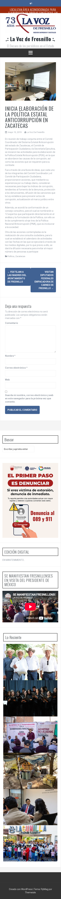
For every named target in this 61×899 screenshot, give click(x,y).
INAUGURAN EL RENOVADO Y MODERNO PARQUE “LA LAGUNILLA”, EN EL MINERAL (28, 831)
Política (10, 256)
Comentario (11, 323)
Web (7, 379)
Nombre (10, 356)
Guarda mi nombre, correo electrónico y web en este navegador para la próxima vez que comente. (29, 398)
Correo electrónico (16, 367)
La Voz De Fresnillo (36, 132)
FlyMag (44, 889)
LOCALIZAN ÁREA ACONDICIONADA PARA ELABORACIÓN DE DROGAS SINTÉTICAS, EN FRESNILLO (33, 13)
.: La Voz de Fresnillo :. (30, 39)
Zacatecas (20, 256)
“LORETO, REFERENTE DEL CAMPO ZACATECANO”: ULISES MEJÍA (24, 723)
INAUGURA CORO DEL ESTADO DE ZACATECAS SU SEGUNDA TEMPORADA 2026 (30, 686)
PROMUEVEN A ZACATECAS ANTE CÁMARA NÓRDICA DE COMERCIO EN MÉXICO (29, 795)
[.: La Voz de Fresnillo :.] (30, 24)
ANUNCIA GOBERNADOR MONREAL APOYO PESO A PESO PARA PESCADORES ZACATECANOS (29, 652)
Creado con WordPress (21, 889)
